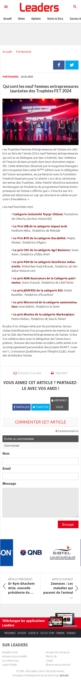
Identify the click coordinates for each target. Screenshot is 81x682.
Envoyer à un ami (29, 373)
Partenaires (23, 51)
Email (6, 468)
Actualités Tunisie (10, 652)
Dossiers (22, 633)
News (21, 18)
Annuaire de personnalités (14, 656)
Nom (5, 453)
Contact (49, 660)
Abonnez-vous (60, 404)
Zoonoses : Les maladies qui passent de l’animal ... (58, 588)
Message (9, 483)
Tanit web (64, 675)
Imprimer (61, 373)
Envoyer (68, 524)
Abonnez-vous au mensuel (58, 664)
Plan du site (51, 656)
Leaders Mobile (9, 664)
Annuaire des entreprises (58, 652)
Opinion (36, 18)
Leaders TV (33, 633)
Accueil (7, 51)
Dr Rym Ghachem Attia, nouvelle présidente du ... (21, 586)
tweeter (72, 65)
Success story (47, 633)
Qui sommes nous (10, 660)
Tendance (71, 633)
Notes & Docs (55, 18)
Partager (59, 65)
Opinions (60, 633)
